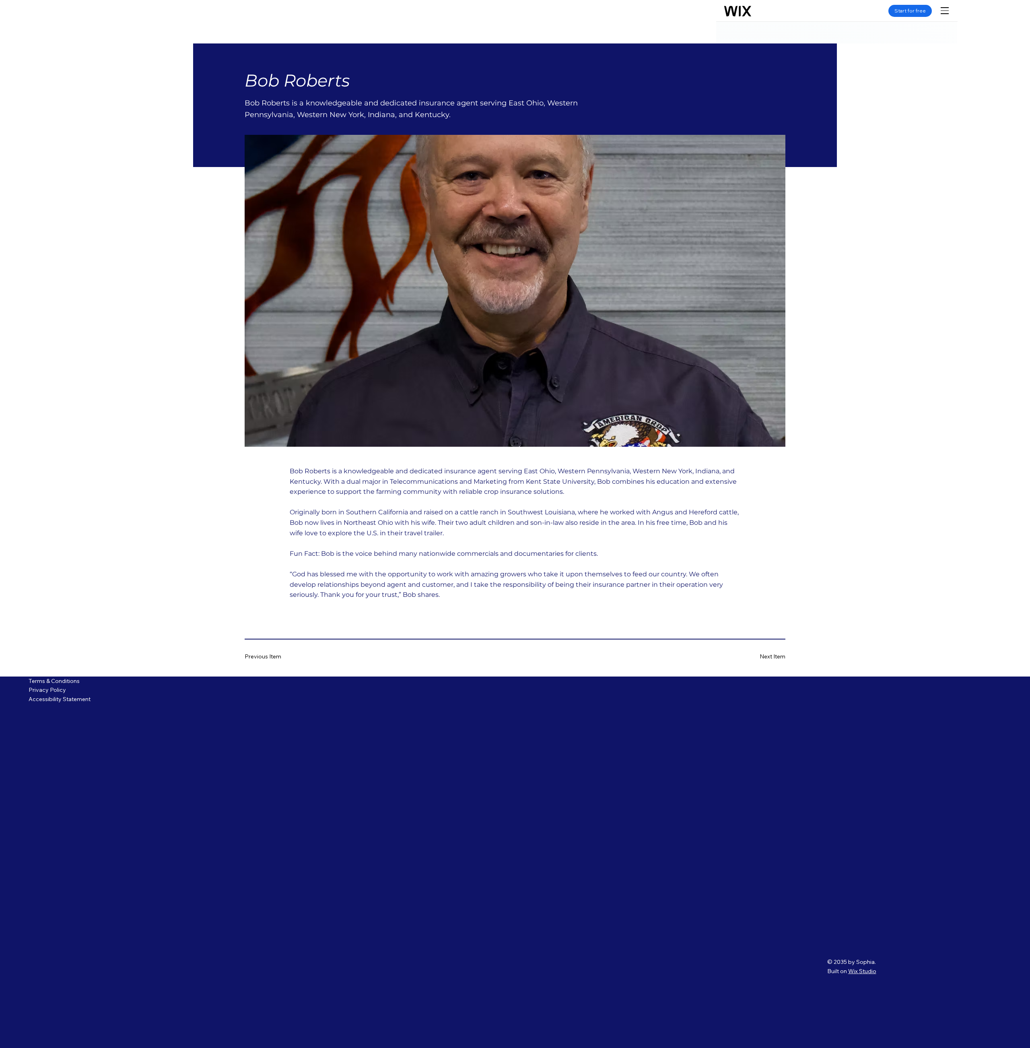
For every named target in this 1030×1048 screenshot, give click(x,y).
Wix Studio (862, 971)
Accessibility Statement (60, 699)
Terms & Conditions (54, 681)
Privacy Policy (48, 689)
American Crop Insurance (133, 23)
